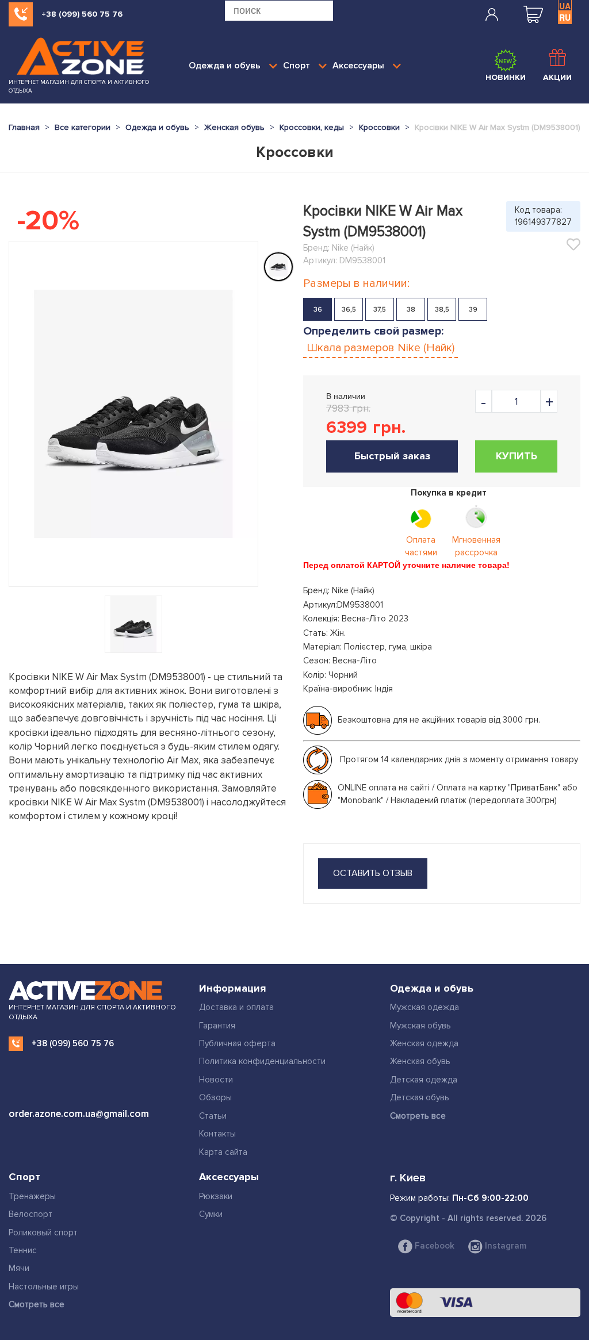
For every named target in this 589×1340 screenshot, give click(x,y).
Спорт (296, 65)
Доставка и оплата (236, 1007)
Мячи (19, 1268)
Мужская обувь (420, 1025)
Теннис (23, 1250)
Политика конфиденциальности (262, 1061)
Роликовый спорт (43, 1232)
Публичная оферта (237, 1043)
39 (473, 309)
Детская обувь (419, 1097)
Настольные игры (44, 1286)
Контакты (217, 1133)
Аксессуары (358, 65)
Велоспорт (30, 1214)
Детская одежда (423, 1079)
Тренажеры (32, 1196)
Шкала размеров (380, 348)
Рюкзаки (215, 1196)
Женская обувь (420, 1061)
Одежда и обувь (225, 65)
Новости (216, 1079)
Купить (516, 456)
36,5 (349, 309)
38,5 (442, 309)
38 (411, 309)
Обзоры (215, 1097)
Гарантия (217, 1025)
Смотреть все (418, 1116)
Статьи (213, 1116)
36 (317, 309)
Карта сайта (223, 1152)
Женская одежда (424, 1043)
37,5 (379, 309)
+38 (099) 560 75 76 (82, 14)
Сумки (211, 1214)
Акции (557, 77)
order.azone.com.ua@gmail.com (79, 1114)
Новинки (505, 77)
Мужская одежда (424, 1007)
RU (565, 17)
